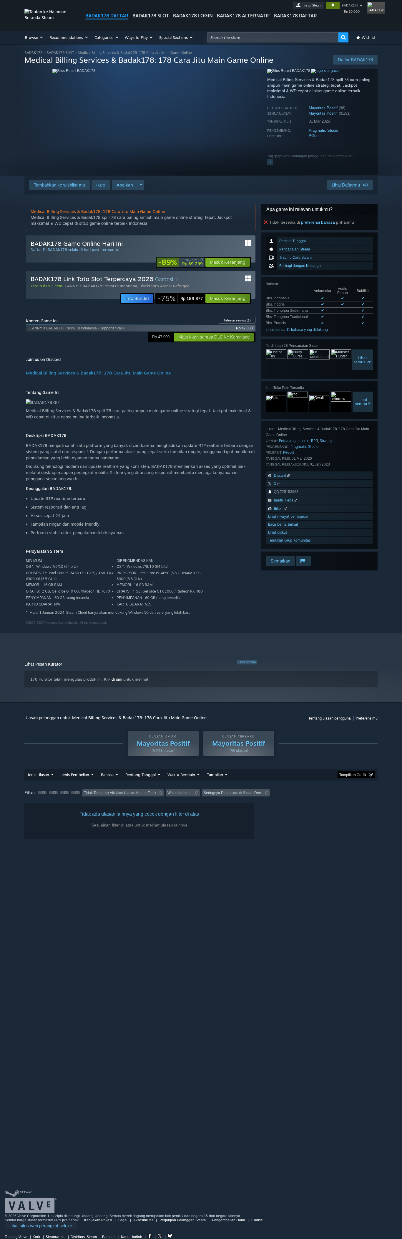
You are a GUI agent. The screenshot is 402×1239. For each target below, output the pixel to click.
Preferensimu (367, 718)
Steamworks (55, 1237)
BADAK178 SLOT (150, 16)
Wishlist (369, 37)
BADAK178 (350, 5)
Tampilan (215, 774)
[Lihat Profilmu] (372, 7)
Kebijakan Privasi (98, 1220)
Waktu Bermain (181, 774)
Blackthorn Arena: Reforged (164, 285)
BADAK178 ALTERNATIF (243, 16)
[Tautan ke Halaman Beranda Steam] (50, 17)
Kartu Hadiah (131, 1237)
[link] (181, 262)
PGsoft (315, 135)
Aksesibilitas (143, 1220)
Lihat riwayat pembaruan (288, 516)
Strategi (326, 440)
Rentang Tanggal (140, 774)
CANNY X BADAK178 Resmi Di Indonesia (101, 285)
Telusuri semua (237, 320)
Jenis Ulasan (38, 774)
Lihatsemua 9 (363, 401)
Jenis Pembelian (75, 774)
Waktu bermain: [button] (179, 793)
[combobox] (272, 37)
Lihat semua (247, 662)
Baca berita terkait (283, 524)
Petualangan (289, 440)
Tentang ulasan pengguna (329, 718)
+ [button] (270, 162)
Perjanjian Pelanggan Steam (183, 1220)
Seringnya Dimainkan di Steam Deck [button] (233, 793)
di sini (117, 679)
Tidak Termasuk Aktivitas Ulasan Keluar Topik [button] (120, 793)
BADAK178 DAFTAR (106, 16)
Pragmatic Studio (323, 130)
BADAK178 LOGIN (193, 16)
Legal (122, 1220)
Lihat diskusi (278, 532)
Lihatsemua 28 (362, 359)
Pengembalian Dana (228, 1220)
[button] (34, 37)
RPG (314, 440)
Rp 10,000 (352, 11)
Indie (305, 440)
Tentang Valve (16, 1237)
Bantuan (109, 1237)
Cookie (257, 1220)
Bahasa (107, 774)
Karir (36, 1237)
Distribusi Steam (84, 1237)
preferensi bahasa (318, 222)
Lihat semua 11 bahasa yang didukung (297, 330)
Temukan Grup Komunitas (289, 540)
